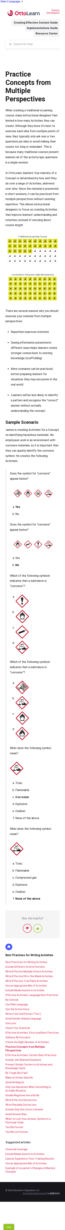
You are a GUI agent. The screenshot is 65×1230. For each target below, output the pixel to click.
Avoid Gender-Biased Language (23, 1018)
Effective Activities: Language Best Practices (31, 995)
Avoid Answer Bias (16, 1114)
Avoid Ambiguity (14, 1082)
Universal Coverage (16, 1149)
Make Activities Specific (19, 1077)
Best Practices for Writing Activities (29, 955)
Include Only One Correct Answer (24, 1109)
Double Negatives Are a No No (22, 1095)
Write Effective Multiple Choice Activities (29, 971)
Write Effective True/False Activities (26, 980)
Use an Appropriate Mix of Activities (26, 985)
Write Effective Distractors (21, 1100)
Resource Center (47, 33)
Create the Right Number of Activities (27, 1042)
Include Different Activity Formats (25, 966)
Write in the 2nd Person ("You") (23, 1013)
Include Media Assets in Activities (24, 990)
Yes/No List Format (16, 1131)
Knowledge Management (35, 1193)
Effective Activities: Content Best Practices (31, 1055)
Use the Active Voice (17, 1009)
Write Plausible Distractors (20, 1104)
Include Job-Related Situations (23, 1059)
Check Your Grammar (17, 1028)
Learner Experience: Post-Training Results (29, 1158)
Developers (53, 12)
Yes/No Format (14, 1127)
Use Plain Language (16, 1004)
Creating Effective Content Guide (36, 22)
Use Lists (10, 1023)
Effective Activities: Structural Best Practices (32, 1032)
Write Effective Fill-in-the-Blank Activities (29, 976)
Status (55, 10)
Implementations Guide (42, 28)
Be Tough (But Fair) (16, 1072)
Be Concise (11, 999)
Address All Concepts (17, 1037)
